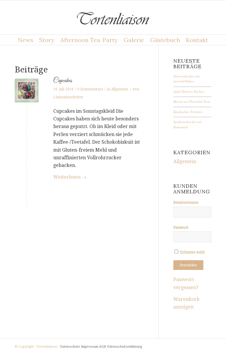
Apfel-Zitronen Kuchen (188, 91)
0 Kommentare (90, 89)
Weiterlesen (70, 177)
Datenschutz (70, 347)
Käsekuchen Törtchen (187, 112)
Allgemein (119, 89)
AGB (102, 347)
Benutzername (185, 202)
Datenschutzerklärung (124, 347)
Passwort (180, 227)
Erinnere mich (192, 252)
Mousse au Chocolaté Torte (191, 101)
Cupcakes (62, 80)
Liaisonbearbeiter (68, 97)
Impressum (89, 347)
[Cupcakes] (27, 90)
